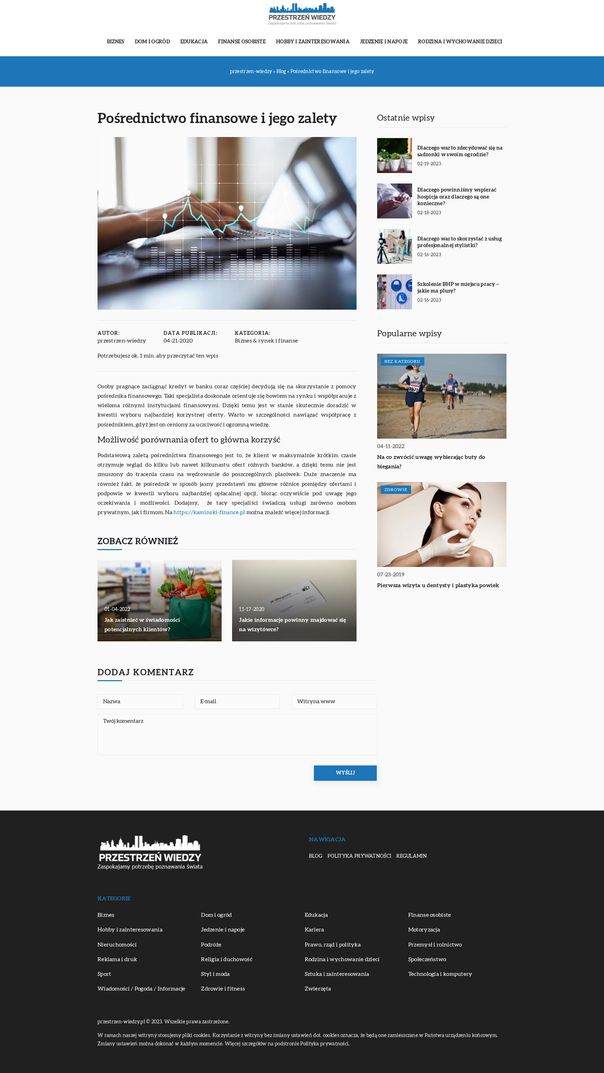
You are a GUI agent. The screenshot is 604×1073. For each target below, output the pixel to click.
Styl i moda (215, 974)
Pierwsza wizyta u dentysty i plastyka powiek (438, 585)
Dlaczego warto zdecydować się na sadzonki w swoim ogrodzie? (460, 151)
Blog (315, 856)
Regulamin (411, 856)
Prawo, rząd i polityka (333, 945)
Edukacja (194, 41)
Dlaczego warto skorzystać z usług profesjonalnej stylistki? (459, 242)
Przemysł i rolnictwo (435, 945)
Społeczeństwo (427, 959)
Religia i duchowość (226, 959)
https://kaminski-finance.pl (209, 512)
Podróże (211, 945)
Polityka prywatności (359, 856)
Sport (105, 974)
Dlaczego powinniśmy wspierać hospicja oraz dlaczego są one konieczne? (456, 196)
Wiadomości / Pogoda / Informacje (142, 989)
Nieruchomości (117, 945)
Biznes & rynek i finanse (266, 341)
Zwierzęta (318, 989)
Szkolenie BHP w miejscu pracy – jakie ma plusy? (458, 288)
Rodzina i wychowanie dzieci (460, 41)
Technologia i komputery (440, 974)
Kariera (314, 929)
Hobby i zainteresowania (313, 41)
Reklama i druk (117, 959)
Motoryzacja (424, 929)
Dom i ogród (152, 41)
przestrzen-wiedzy (122, 341)
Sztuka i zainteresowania (337, 974)
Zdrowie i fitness (223, 989)
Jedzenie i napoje (384, 41)
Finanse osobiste (242, 41)
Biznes (115, 41)
